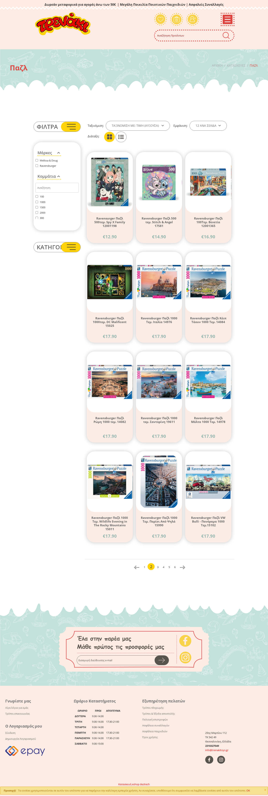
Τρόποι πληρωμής (153, 707)
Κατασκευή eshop (128, 784)
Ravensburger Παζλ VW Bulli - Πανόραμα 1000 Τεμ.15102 (208, 521)
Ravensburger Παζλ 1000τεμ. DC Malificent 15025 (110, 322)
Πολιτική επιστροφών (155, 719)
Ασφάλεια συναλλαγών (155, 725)
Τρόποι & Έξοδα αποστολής (158, 713)
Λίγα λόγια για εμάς (16, 707)
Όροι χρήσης (150, 737)
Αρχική (217, 65)
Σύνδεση (10, 733)
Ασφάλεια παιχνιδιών (154, 731)
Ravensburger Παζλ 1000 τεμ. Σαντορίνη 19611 (159, 420)
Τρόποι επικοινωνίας (17, 713)
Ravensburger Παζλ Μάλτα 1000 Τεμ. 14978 (208, 420)
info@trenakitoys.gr (216, 750)
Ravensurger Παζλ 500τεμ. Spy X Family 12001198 (109, 222)
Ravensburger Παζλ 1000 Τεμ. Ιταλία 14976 (159, 320)
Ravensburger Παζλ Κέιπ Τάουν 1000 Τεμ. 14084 (208, 320)
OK (248, 790)
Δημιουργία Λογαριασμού (20, 738)
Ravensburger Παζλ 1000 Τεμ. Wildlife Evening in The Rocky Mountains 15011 (109, 523)
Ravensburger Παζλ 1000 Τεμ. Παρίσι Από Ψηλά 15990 (159, 521)
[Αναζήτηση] (226, 35)
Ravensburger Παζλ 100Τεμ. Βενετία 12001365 (208, 222)
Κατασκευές (236, 65)
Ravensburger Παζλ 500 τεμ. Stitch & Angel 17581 (159, 222)
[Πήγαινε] (162, 660)
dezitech (145, 784)
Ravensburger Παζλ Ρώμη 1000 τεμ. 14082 (110, 420)
